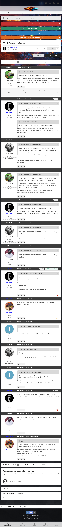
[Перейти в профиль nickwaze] (9, 253)
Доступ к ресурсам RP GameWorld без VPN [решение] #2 (31, 33)
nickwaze (9, 245)
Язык (24, 515)
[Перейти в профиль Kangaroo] (4, 48)
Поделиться (41, 48)
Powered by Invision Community (31, 518)
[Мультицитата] (18, 87)
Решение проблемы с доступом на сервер (31, 23)
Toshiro (9, 321)
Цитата (23, 86)
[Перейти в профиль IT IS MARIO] (9, 147)
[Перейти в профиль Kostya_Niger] (9, 306)
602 (10, 338)
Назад (7, 62)
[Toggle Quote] (19, 72)
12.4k (9, 156)
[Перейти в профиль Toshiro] (9, 329)
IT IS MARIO (35, 122)
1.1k (10, 315)
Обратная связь (35, 515)
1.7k (10, 115)
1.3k (10, 83)
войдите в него (7, 474)
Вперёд (34, 62)
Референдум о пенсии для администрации (31, 37)
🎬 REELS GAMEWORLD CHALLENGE (31, 28)
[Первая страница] (3, 62)
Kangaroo (34, 72)
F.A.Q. (17, 49)
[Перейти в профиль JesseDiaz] (9, 74)
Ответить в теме (52, 55)
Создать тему (38, 55)
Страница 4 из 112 (46, 62)
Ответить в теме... (16, 481)
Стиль (28, 515)
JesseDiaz (9, 67)
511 (10, 262)
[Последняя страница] (38, 62)
